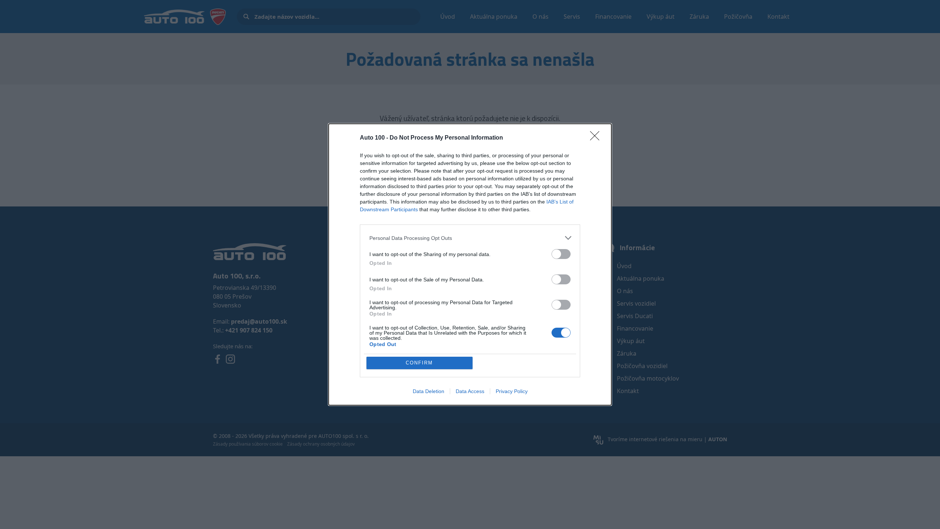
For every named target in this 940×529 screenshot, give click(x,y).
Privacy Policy (512, 391)
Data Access (470, 391)
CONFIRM (419, 363)
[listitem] (470, 238)
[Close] (597, 138)
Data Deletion (428, 391)
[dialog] (470, 264)
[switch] (561, 254)
